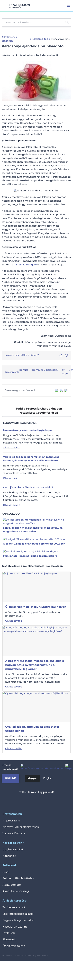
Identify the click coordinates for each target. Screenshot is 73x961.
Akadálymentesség (16, 891)
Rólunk (10, 778)
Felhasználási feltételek (18, 878)
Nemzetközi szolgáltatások (21, 827)
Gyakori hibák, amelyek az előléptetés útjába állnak (32, 728)
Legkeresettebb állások (18, 913)
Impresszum (11, 820)
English (47, 778)
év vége (65, 371)
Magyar (32, 778)
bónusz (23, 369)
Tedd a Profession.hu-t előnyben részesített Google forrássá (39, 410)
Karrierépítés (40, 38)
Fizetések (9, 939)
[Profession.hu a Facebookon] (40, 767)
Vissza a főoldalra (14, 833)
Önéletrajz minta (14, 945)
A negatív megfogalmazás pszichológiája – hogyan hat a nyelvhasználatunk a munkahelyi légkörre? (35, 665)
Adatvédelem (12, 884)
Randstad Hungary (25, 264)
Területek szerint (14, 907)
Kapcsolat (9, 855)
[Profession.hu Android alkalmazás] (46, 801)
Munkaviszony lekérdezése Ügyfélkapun (28, 430)
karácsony (52, 369)
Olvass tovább (11, 447)
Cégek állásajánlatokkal (18, 920)
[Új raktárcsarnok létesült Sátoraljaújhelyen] (30, 586)
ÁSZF (6, 871)
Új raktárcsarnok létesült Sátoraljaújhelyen (35, 606)
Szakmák (9, 933)
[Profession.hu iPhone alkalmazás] (22, 801)
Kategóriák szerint (15, 926)
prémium (37, 369)
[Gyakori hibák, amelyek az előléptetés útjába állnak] (35, 706)
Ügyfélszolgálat (13, 849)
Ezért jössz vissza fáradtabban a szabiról (28, 487)
